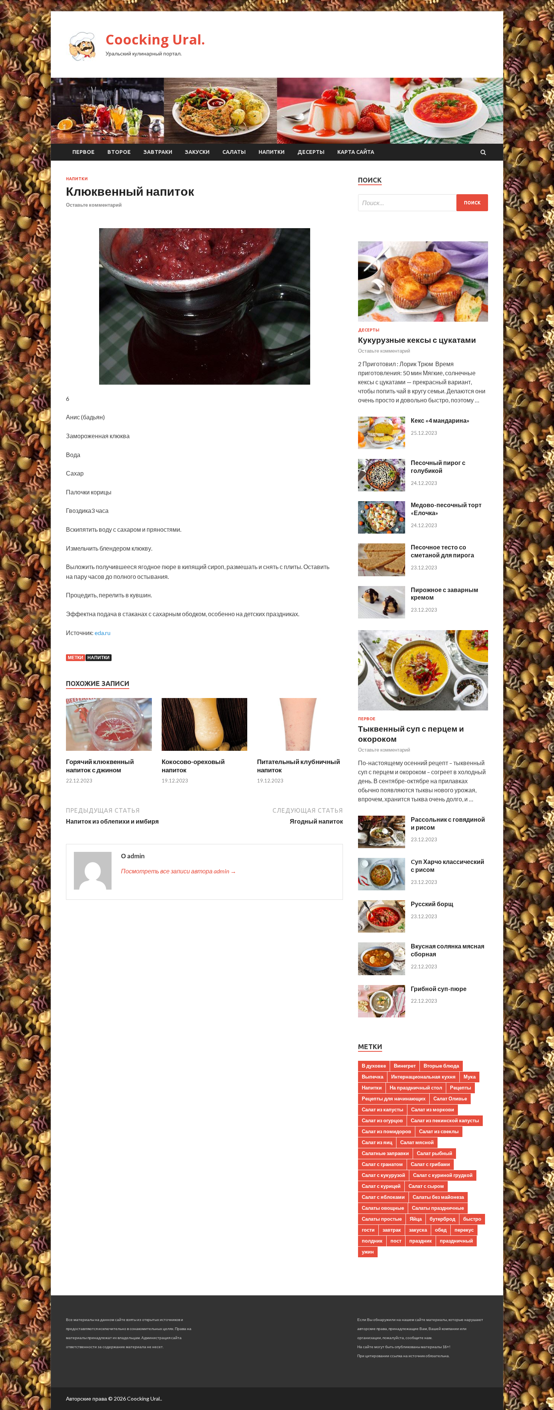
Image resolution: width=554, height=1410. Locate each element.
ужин (368, 1252)
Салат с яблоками (383, 1197)
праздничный (456, 1241)
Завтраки (158, 152)
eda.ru (102, 632)
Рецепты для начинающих (393, 1098)
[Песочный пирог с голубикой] (381, 489)
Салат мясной (417, 1142)
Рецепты (460, 1088)
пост (395, 1241)
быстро (472, 1219)
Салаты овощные (383, 1208)
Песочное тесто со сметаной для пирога (442, 550)
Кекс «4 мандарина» (440, 420)
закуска (418, 1230)
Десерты (310, 152)
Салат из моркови (432, 1109)
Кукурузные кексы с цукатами (417, 339)
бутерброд (442, 1219)
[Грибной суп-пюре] (381, 1015)
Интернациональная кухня (423, 1077)
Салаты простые (382, 1219)
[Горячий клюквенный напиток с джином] (109, 752)
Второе (119, 152)
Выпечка (372, 1077)
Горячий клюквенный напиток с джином (100, 766)
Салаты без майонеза (438, 1197)
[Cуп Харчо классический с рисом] (381, 887)
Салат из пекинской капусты (445, 1120)
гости (368, 1230)
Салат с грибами (430, 1164)
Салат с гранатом (382, 1164)
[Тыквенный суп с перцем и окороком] (423, 711)
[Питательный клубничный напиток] (300, 752)
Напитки (272, 152)
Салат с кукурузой (383, 1175)
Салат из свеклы (439, 1131)
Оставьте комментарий (94, 205)
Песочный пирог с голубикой (438, 466)
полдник (372, 1241)
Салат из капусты (382, 1109)
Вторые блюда (441, 1066)
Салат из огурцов (382, 1120)
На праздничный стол (416, 1088)
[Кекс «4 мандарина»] (381, 446)
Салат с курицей (381, 1186)
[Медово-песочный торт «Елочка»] (381, 531)
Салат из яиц (377, 1142)
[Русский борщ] (381, 930)
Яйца (416, 1219)
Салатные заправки (385, 1153)
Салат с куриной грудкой (443, 1175)
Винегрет (405, 1066)
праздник (420, 1241)
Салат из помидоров (386, 1131)
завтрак (392, 1230)
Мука (470, 1077)
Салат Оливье (450, 1098)
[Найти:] (423, 202)
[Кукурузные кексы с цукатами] (423, 323)
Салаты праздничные (438, 1208)
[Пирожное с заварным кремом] (381, 616)
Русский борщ (432, 903)
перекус (464, 1230)
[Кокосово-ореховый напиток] (205, 752)
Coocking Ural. (155, 39)
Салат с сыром (426, 1186)
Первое (83, 152)
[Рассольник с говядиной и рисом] (381, 845)
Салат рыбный (434, 1153)
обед (441, 1230)
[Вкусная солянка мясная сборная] (381, 972)
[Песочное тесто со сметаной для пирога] (381, 573)
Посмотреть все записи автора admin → (178, 871)
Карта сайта (355, 152)
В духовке (374, 1066)
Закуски (197, 152)
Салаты (234, 152)
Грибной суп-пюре (439, 988)
